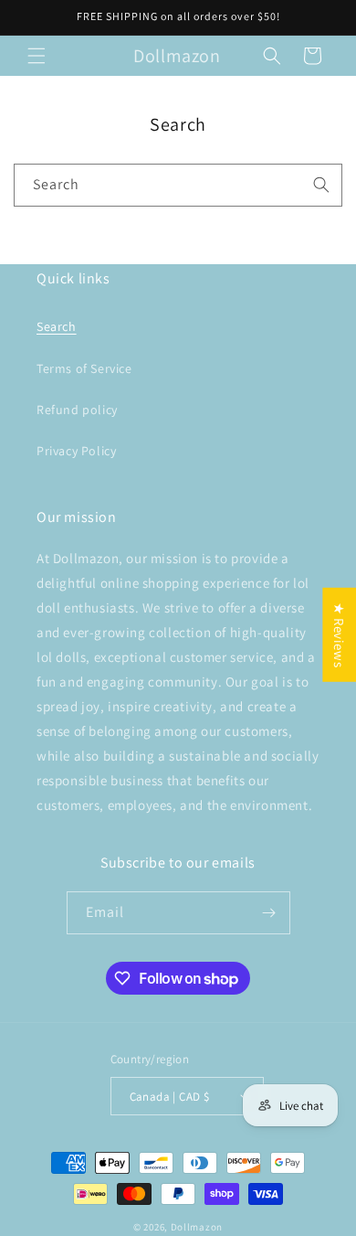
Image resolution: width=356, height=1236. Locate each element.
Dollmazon (197, 1226)
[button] (36, 56)
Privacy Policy (76, 450)
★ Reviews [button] (339, 634)
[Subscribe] (269, 912)
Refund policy (77, 409)
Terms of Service (84, 368)
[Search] (321, 185)
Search (57, 326)
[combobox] (178, 185)
